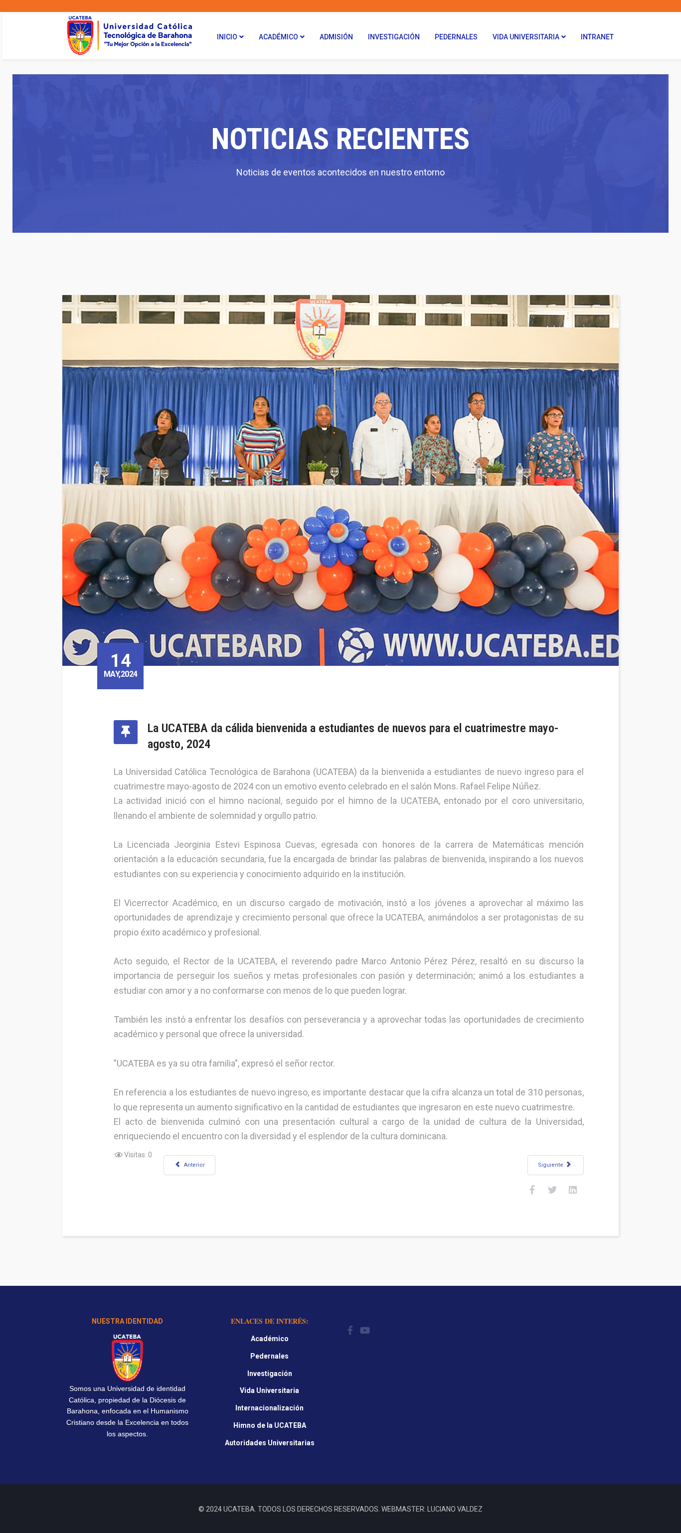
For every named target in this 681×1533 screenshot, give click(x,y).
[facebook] (350, 1330)
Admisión (336, 37)
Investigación (394, 37)
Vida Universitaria (526, 37)
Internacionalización (269, 1408)
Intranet (597, 37)
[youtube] (365, 1330)
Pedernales (456, 37)
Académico (278, 37)
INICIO (227, 37)
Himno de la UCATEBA (269, 1425)
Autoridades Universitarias (270, 1443)
